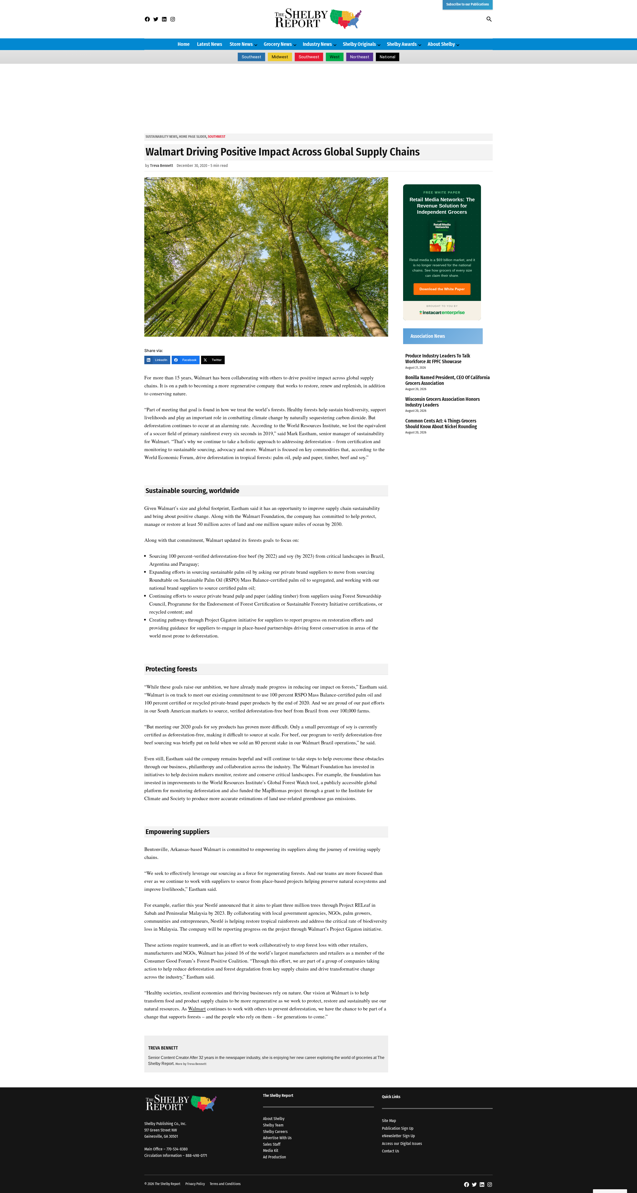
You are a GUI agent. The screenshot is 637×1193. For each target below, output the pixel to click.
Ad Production (274, 1157)
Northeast (359, 56)
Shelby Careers (275, 1131)
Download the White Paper (442, 289)
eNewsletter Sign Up (398, 1135)
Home (184, 44)
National (387, 56)
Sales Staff (271, 1144)
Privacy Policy (195, 1184)
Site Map (389, 1120)
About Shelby (441, 44)
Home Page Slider (192, 137)
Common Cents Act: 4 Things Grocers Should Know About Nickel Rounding (441, 423)
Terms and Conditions (225, 1184)
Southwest (309, 56)
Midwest (280, 56)
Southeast (251, 56)
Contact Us (390, 1151)
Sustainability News (161, 137)
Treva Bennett (161, 165)
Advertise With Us (277, 1137)
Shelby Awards (402, 44)
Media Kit (270, 1150)
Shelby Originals (359, 44)
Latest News (209, 44)
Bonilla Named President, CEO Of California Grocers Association (447, 380)
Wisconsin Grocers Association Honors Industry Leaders (442, 402)
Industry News (317, 44)
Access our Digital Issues (402, 1143)
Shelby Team (273, 1125)
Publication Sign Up (398, 1128)
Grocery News (278, 44)
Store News (241, 44)
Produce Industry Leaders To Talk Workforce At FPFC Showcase (437, 358)
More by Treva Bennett (191, 1064)
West (335, 56)
